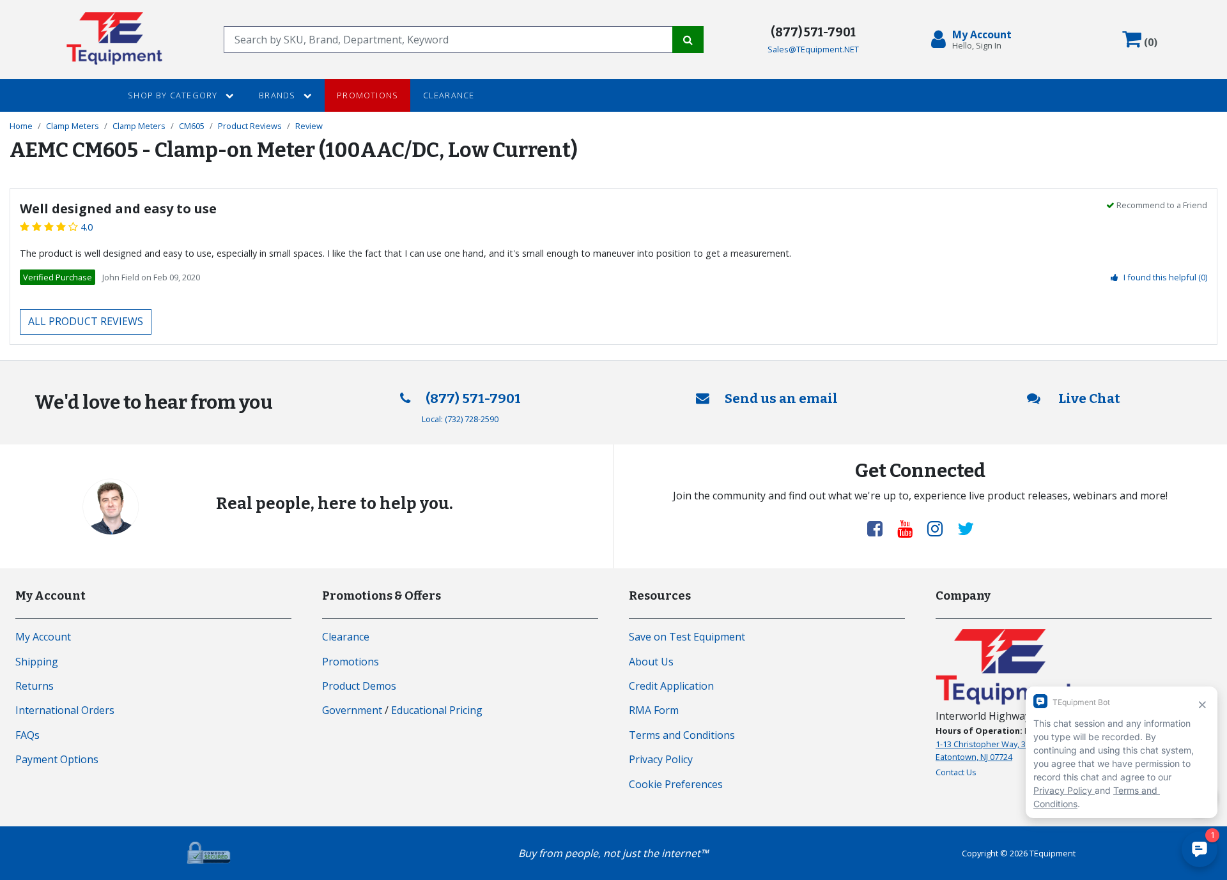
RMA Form (654, 710)
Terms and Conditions (682, 735)
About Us (651, 662)
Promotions (367, 95)
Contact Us (956, 772)
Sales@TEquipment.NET (813, 49)
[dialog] (974, 39)
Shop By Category (174, 95)
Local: (460, 419)
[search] (448, 39)
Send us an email (781, 399)
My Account (43, 637)
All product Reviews (85, 321)
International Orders (64, 710)
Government (352, 710)
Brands (278, 95)
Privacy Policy (661, 759)
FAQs (27, 735)
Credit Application (671, 686)
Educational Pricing (436, 710)
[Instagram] (940, 528)
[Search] (688, 39)
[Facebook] (880, 528)
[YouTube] (910, 528)
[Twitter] (965, 528)
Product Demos (359, 686)
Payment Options (56, 759)
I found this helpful (1165, 277)
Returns (34, 686)
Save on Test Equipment (687, 637)
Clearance (449, 95)
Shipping (36, 662)
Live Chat (1088, 399)
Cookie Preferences (676, 784)
